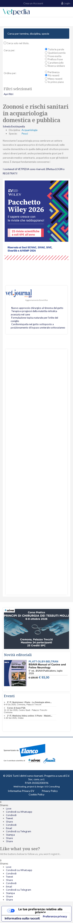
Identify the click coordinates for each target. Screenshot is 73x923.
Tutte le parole (55, 49)
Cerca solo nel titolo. (17, 43)
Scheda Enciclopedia (14, 126)
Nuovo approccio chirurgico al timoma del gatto (37, 307)
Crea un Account (33, 3)
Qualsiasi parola (56, 52)
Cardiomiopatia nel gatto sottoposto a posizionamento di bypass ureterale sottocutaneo (38, 326)
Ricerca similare (56, 65)
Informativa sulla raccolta (23, 918)
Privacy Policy (50, 790)
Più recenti (53, 75)
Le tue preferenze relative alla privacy (40, 910)
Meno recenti (54, 78)
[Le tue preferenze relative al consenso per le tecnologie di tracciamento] (55, 916)
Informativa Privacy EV (21, 790)
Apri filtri (8, 94)
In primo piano (55, 81)
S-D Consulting (52, 786)
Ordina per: (10, 73)
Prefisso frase (55, 59)
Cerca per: (9, 50)
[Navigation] (4, 22)
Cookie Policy (36, 794)
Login (67, 3)
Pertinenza (53, 72)
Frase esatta (54, 56)
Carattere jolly (55, 62)
